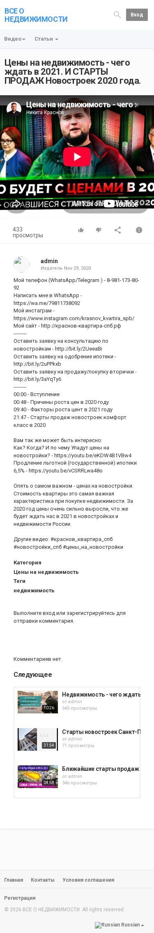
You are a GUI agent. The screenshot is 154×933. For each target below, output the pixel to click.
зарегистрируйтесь (91, 613)
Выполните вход (34, 613)
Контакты (43, 880)
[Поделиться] (118, 231)
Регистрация (19, 898)
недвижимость (34, 590)
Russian (130, 925)
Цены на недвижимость (46, 572)
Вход (137, 15)
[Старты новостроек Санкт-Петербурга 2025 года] (38, 739)
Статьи (44, 39)
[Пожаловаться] (139, 231)
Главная (13, 880)
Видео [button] (12, 39)
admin (49, 261)
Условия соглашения (88, 880)
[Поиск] (117, 14)
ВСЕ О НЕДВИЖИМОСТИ (36, 15)
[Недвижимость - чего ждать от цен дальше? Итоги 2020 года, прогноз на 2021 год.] (38, 702)
